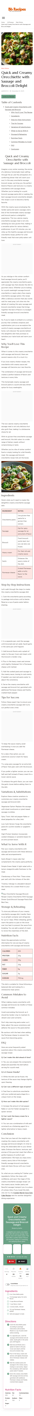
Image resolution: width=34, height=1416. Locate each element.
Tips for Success (17, 123)
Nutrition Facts (16, 138)
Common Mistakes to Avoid (21, 142)
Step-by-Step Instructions (21, 120)
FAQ (12, 145)
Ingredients (15, 116)
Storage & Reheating (19, 134)
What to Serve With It (19, 131)
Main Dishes (5, 68)
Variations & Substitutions (21, 127)
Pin (12, 1261)
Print (23, 1261)
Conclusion (15, 149)
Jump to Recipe (8, 96)
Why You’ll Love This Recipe (21, 112)
